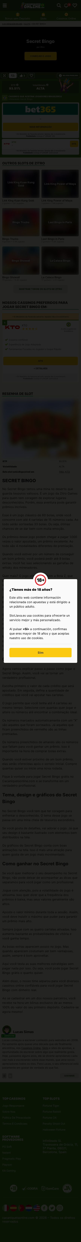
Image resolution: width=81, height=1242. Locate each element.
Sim (41, 652)
